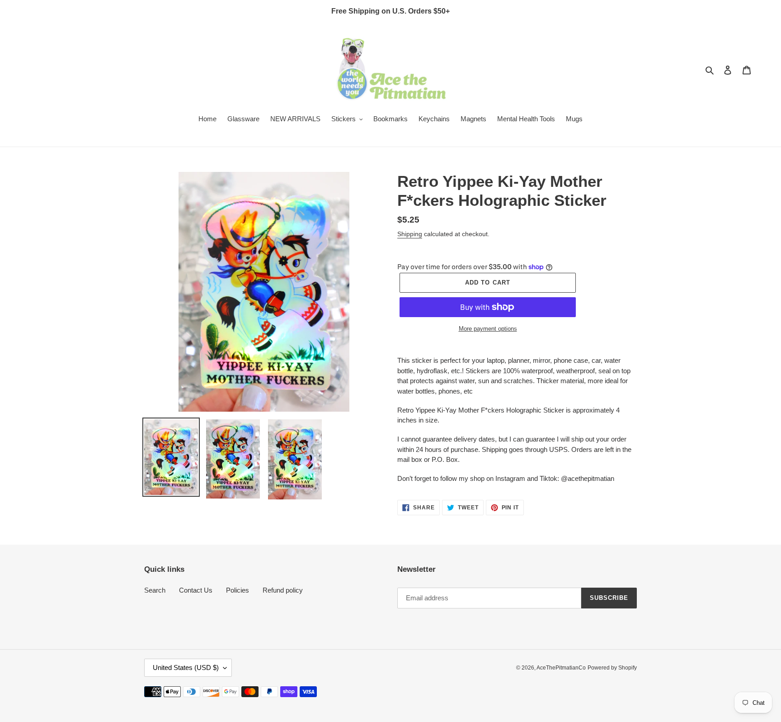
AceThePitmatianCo (561, 668)
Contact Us (195, 590)
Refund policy (283, 590)
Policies (237, 590)
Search (154, 590)
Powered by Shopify (612, 668)
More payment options (488, 328)
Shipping (409, 234)
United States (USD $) (186, 667)
